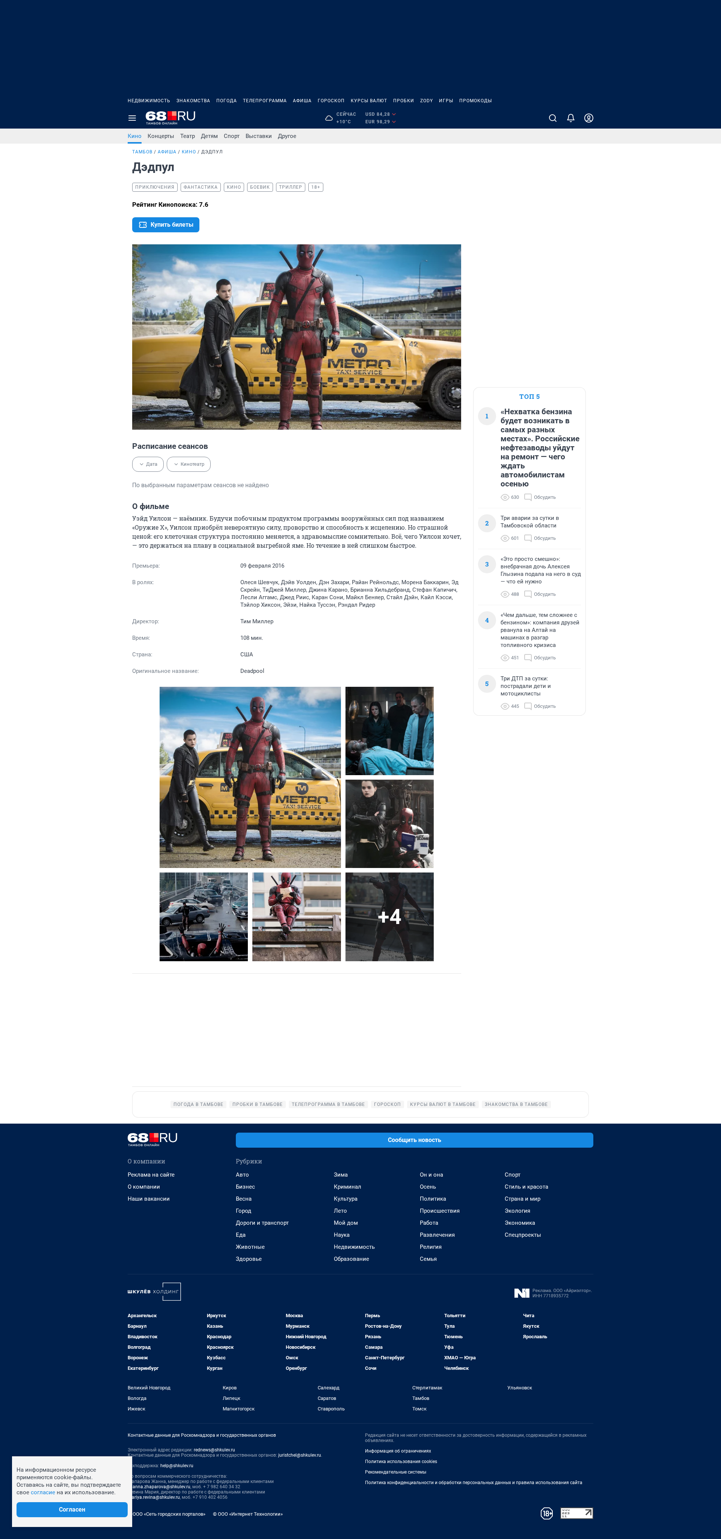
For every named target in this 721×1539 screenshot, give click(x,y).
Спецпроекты (523, 1235)
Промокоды (475, 100)
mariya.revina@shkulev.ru (154, 1497)
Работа (429, 1222)
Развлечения (437, 1235)
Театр (187, 136)
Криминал (347, 1186)
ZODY (426, 100)
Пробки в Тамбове (257, 1104)
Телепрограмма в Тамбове (328, 1104)
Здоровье (249, 1259)
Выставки (259, 136)
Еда (241, 1235)
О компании (144, 1186)
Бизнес (245, 1186)
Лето (340, 1210)
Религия (431, 1247)
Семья (428, 1259)
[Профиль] (589, 118)
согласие (43, 1492)
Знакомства (193, 100)
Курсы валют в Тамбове (443, 1104)
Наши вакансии (149, 1198)
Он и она (431, 1174)
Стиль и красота (526, 1186)
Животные (250, 1247)
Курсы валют (369, 100)
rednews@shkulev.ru (214, 1450)
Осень (428, 1186)
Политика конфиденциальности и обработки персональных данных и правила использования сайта (473, 1482)
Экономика (520, 1222)
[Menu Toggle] (132, 118)
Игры (446, 100)
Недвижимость (149, 100)
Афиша (302, 100)
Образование (351, 1259)
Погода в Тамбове (198, 1104)
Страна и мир (522, 1198)
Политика (433, 1198)
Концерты (161, 136)
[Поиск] (553, 118)
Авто (242, 1174)
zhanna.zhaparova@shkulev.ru (159, 1486)
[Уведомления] (571, 118)
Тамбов (142, 152)
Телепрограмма (265, 100)
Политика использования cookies (401, 1461)
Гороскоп (331, 100)
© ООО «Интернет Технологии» (248, 1514)
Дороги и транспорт (262, 1222)
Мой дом (346, 1222)
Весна (244, 1198)
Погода (226, 100)
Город (243, 1210)
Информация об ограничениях (398, 1451)
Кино (135, 136)
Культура (345, 1198)
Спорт (232, 136)
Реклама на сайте (151, 1174)
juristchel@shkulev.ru (299, 1455)
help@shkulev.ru (176, 1465)
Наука (342, 1235)
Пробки (403, 100)
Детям (209, 136)
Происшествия (440, 1210)
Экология (517, 1210)
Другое (287, 136)
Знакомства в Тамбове (516, 1104)
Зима (341, 1174)
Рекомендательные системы (395, 1472)
